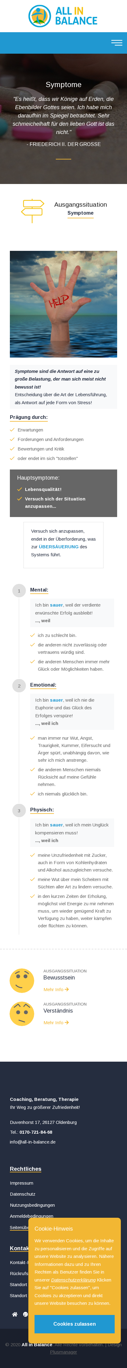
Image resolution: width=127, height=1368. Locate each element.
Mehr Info (54, 1022)
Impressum (21, 1183)
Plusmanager (63, 1352)
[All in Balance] (63, 15)
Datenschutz (22, 1194)
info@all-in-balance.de (32, 1141)
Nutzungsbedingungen (32, 1205)
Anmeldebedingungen (31, 1216)
